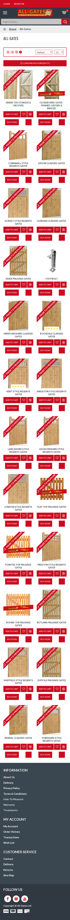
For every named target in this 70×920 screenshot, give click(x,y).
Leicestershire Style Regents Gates (51, 450)
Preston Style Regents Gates (52, 566)
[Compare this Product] (30, 458)
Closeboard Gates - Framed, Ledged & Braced (52, 105)
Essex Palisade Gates (18, 278)
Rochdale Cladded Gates (51, 335)
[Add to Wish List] (24, 458)
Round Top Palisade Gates (18, 624)
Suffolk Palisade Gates (51, 680)
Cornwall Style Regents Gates (18, 164)
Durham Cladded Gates (51, 221)
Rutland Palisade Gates (51, 622)
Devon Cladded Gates (51, 163)
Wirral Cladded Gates (18, 738)
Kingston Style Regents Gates (51, 393)
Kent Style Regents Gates (18, 393)
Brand (12, 29)
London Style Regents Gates (18, 508)
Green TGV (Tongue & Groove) (18, 104)
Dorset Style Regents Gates (18, 222)
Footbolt (52, 278)
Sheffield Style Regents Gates (18, 682)
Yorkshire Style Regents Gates (52, 739)
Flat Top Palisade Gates (51, 507)
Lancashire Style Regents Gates (18, 450)
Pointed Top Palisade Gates (18, 566)
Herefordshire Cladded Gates (18, 335)
